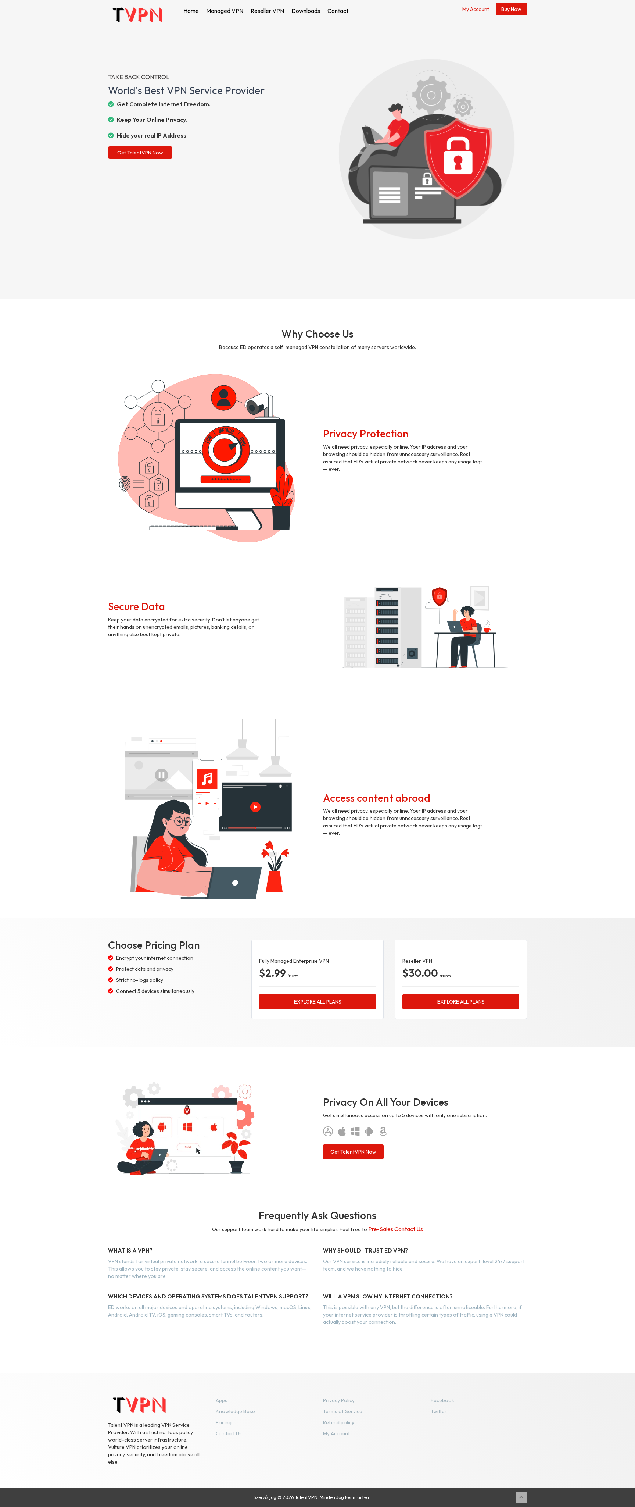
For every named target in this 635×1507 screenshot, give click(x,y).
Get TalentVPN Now (140, 152)
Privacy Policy (339, 1400)
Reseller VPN (267, 10)
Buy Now (511, 9)
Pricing (224, 1422)
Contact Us (229, 1433)
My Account (475, 9)
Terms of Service (342, 1411)
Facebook (442, 1400)
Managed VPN (224, 10)
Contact (337, 10)
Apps (221, 1400)
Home (191, 10)
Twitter (439, 1411)
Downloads (305, 10)
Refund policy (338, 1422)
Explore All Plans (317, 1001)
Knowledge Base (235, 1411)
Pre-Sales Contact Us (395, 1229)
